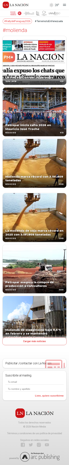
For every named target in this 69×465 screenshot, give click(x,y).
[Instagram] (39, 444)
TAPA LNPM (10, 81)
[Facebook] (22, 444)
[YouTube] (47, 444)
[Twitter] (30, 444)
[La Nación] (15, 5)
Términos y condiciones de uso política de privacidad (34, 433)
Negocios (10, 133)
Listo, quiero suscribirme (49, 395)
